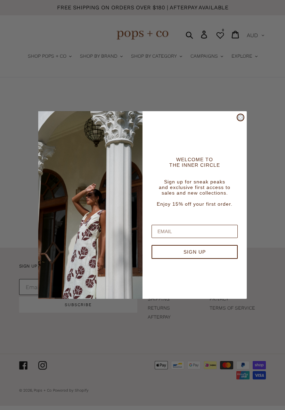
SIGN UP (195, 252)
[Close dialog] (240, 117)
